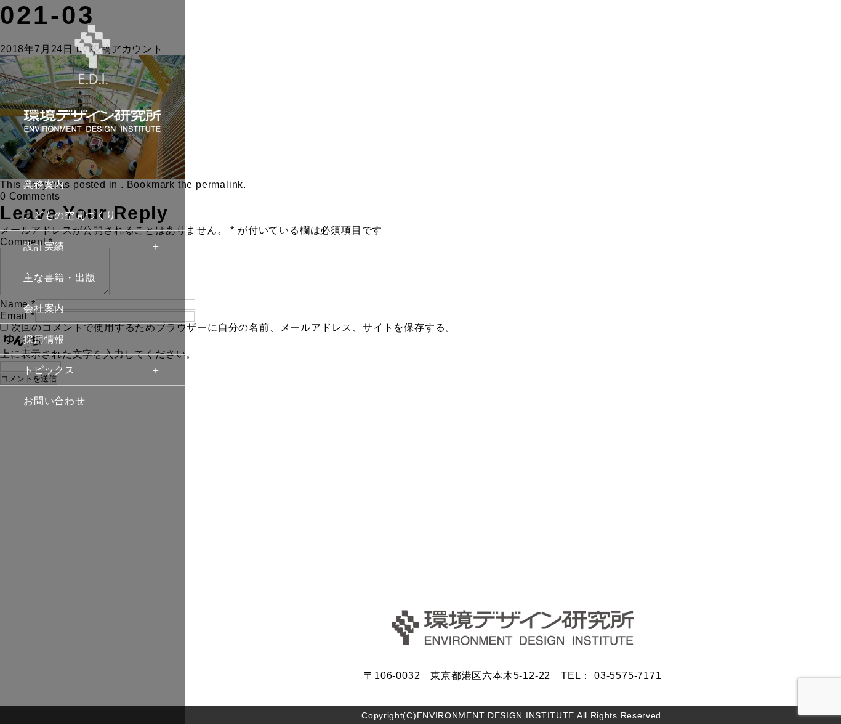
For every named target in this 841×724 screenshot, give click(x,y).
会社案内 (44, 308)
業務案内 (44, 184)
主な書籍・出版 (59, 277)
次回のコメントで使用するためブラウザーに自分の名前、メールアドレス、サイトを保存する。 (233, 327)
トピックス (49, 370)
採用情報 (44, 339)
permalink (219, 184)
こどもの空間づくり (69, 215)
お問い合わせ (54, 401)
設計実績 (44, 246)
